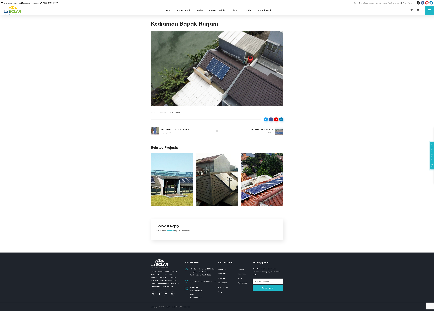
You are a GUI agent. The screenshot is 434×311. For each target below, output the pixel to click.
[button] (411, 10)
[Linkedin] (431, 3)
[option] (171, 181)
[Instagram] (418, 3)
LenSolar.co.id (170, 307)
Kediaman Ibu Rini (169, 203)
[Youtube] (427, 3)
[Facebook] (159, 293)
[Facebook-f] (422, 3)
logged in (170, 231)
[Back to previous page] (217, 131)
